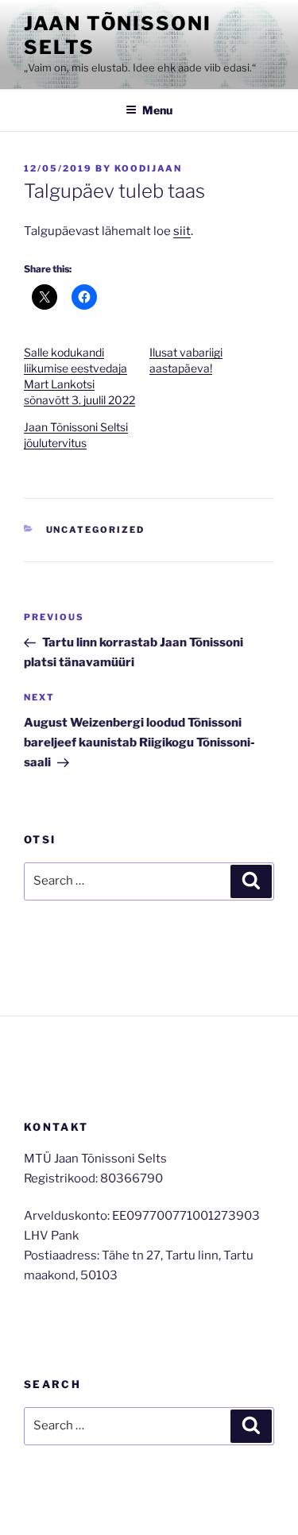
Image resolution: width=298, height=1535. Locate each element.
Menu (157, 110)
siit (182, 231)
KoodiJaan (148, 168)
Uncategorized (95, 529)
